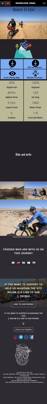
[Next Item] (43, 209)
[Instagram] (15, 337)
